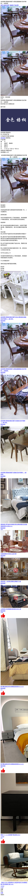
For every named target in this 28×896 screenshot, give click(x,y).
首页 (2, 5)
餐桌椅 (11, 5)
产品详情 (16, 5)
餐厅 (8, 5)
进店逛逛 (3, 138)
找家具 (5, 5)
